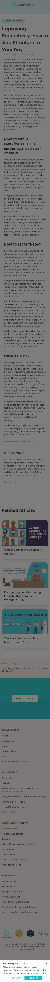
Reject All (16, 978)
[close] (46, 963)
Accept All (33, 978)
